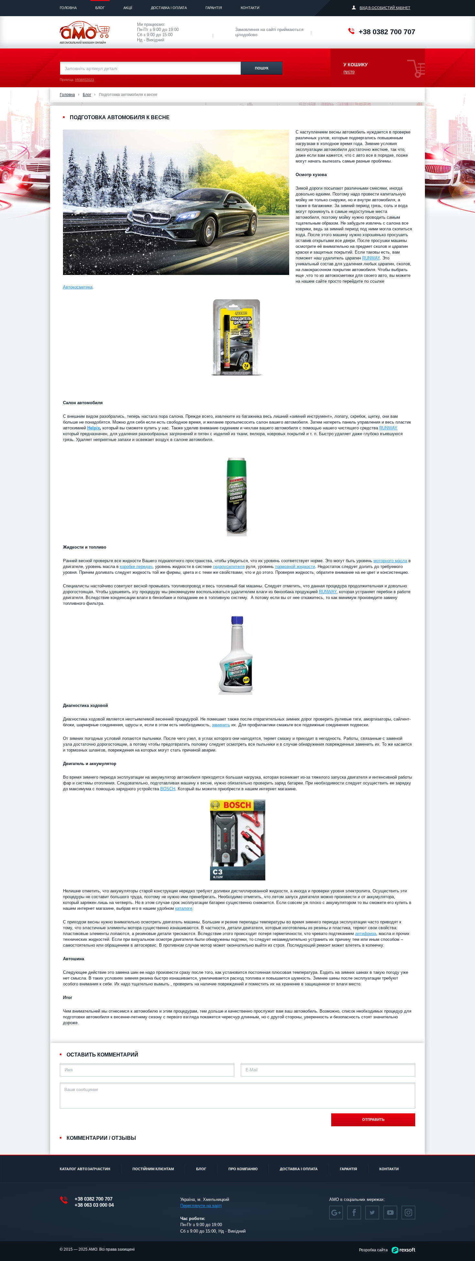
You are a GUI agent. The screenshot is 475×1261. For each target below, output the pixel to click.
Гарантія (214, 8)
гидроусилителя (229, 566)
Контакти (250, 8)
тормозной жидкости (295, 566)
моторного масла (390, 560)
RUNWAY (371, 258)
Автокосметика (77, 287)
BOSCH (167, 788)
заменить (221, 724)
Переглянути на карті (201, 1205)
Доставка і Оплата (169, 8)
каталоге (183, 908)
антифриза (365, 933)
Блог (100, 8)
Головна (68, 8)
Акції (127, 8)
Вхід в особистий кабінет (385, 8)
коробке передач (136, 566)
